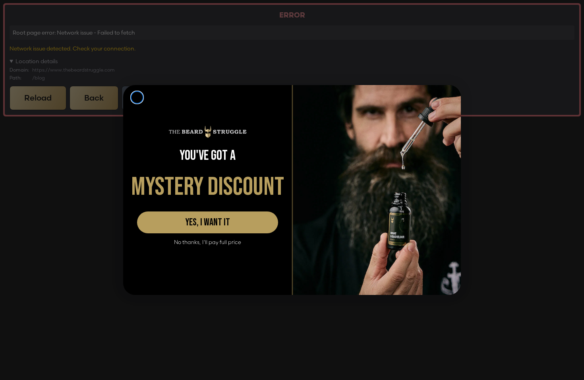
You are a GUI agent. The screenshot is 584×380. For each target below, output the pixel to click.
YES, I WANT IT (207, 222)
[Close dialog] (137, 97)
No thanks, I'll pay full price (207, 242)
